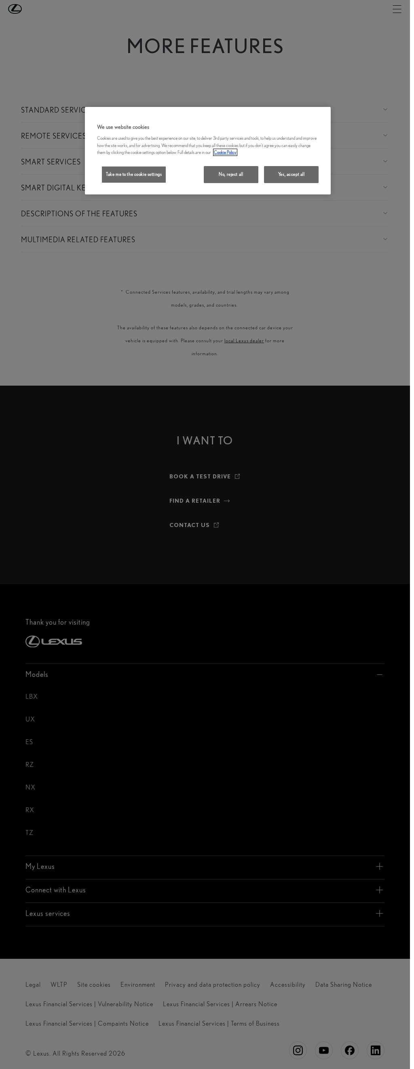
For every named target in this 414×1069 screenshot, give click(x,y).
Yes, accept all (291, 174)
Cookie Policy (225, 152)
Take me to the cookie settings (134, 174)
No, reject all (231, 174)
